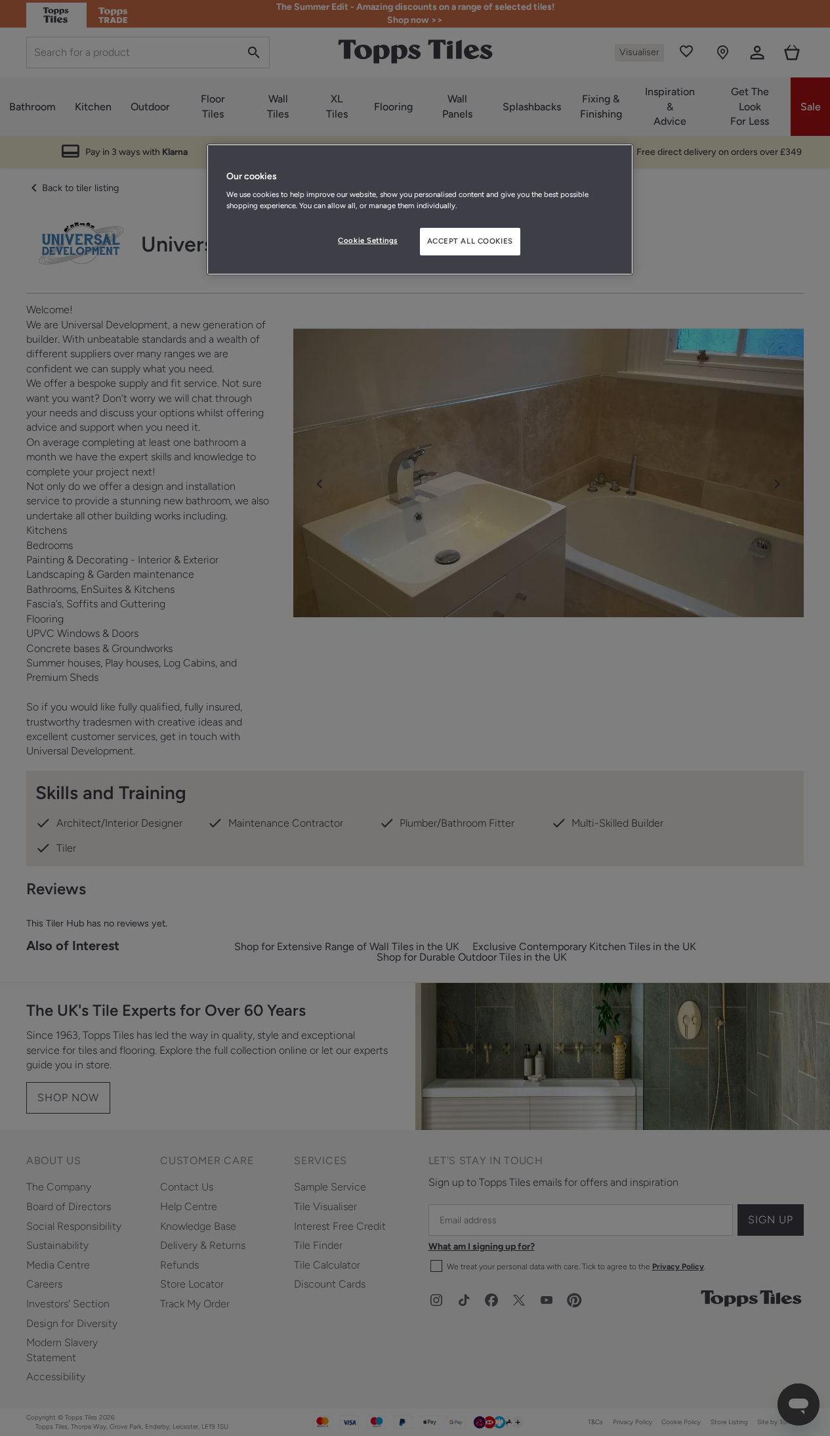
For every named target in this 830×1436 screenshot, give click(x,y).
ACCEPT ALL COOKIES (470, 241)
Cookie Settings (368, 240)
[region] (420, 209)
